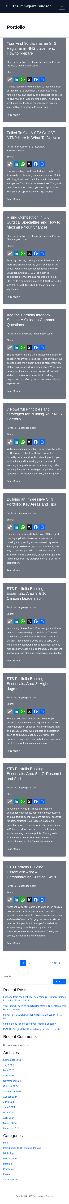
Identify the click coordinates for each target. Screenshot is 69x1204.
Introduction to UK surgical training (32, 62)
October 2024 (10, 1086)
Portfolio (56, 62)
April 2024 (8, 1117)
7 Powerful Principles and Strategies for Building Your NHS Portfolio (34, 414)
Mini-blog (8, 1153)
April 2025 (8, 1075)
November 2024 (12, 1080)
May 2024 (8, 1112)
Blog (9, 62)
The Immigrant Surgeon (32, 6)
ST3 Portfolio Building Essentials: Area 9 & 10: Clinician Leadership (27, 594)
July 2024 (8, 1101)
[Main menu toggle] (62, 6)
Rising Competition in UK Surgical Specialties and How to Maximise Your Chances (33, 222)
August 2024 (10, 1096)
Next (56, 962)
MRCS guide (10, 1158)
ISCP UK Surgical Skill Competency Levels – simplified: (32, 1029)
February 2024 (11, 1128)
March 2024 (10, 1123)
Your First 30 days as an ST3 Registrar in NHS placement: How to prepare (31, 48)
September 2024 (12, 1091)
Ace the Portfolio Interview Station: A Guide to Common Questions (31, 320)
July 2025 (8, 1065)
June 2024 (9, 1107)
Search (7, 976)
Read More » (13, 115)
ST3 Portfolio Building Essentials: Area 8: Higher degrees (29, 684)
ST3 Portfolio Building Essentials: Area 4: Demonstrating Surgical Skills (31, 872)
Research (8, 1174)
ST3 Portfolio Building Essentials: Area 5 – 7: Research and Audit (34, 774)
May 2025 (8, 1070)
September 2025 (12, 1059)
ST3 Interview (36, 146)
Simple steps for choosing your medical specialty (29, 1023)
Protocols (12, 65)
